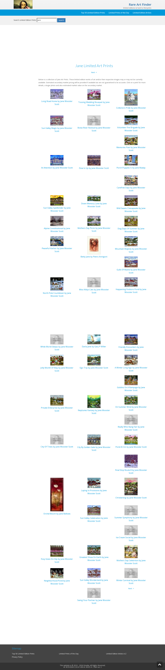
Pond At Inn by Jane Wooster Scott (131, 447)
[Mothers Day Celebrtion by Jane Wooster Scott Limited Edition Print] (131, 551)
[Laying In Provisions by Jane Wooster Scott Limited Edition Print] (94, 483)
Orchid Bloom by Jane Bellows (56, 513)
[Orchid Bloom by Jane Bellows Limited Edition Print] (57, 494)
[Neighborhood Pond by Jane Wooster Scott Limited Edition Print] (57, 573)
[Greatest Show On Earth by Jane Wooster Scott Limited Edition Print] (94, 550)
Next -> (94, 72)
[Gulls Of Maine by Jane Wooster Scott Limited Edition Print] (131, 262)
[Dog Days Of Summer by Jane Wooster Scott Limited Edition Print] (131, 221)
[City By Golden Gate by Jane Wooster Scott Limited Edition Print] (94, 439)
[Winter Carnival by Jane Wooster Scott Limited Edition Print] (131, 573)
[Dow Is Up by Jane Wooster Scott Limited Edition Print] (94, 160)
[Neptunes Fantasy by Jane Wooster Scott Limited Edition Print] (94, 401)
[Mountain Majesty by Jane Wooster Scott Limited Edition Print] (131, 241)
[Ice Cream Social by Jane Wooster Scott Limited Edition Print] (131, 530)
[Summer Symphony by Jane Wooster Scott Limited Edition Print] (131, 510)
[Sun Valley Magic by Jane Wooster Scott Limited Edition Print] (57, 120)
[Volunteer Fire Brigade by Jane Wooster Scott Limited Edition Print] (131, 120)
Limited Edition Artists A (115, 654)
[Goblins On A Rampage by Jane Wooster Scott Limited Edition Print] (131, 380)
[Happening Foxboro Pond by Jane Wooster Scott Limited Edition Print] (131, 282)
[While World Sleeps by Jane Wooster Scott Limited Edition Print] (57, 339)
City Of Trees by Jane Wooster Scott (57, 446)
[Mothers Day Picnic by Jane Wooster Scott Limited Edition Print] (94, 220)
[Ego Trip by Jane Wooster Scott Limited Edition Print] (94, 360)
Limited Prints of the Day (119, 12)
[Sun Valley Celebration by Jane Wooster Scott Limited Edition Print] (94, 510)
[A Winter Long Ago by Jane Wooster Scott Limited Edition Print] (131, 360)
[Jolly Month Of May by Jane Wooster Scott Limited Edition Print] (57, 360)
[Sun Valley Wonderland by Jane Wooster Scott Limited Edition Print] (94, 573)
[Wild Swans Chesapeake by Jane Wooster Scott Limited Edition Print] (131, 200)
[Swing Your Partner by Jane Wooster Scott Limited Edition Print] (94, 593)
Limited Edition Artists (142, 12)
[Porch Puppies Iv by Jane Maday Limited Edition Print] (131, 160)
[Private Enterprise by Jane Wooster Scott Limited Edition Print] (57, 400)
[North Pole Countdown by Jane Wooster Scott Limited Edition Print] (57, 284)
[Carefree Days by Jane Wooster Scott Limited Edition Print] (131, 180)
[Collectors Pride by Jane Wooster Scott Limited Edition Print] (131, 97)
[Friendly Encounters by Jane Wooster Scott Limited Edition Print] (131, 339)
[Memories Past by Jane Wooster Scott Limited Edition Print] (131, 140)
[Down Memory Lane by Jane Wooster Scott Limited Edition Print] (94, 198)
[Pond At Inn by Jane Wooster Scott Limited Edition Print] (131, 439)
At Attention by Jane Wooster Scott (57, 167)
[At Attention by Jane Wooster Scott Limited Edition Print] (57, 160)
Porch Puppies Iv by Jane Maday (131, 167)
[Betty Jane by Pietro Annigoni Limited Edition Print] (94, 245)
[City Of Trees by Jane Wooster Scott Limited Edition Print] (57, 439)
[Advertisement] (25, 66)
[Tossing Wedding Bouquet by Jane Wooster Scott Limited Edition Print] (94, 94)
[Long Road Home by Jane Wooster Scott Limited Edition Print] (57, 94)
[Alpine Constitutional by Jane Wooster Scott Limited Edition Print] (57, 221)
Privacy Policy (17, 657)
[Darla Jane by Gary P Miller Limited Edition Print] (94, 339)
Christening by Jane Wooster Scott (131, 497)
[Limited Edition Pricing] (23, 4)
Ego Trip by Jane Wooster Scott (94, 367)
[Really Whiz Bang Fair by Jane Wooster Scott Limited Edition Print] (131, 419)
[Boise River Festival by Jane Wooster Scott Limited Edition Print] (94, 120)
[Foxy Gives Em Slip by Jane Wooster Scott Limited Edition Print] (57, 550)
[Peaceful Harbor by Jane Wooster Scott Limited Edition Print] (57, 241)
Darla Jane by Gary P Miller (94, 346)
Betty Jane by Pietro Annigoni (94, 256)
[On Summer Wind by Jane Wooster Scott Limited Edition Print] (131, 400)
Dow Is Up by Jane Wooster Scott (94, 168)
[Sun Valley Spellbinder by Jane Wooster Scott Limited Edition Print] (57, 200)
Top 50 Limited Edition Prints (93, 12)
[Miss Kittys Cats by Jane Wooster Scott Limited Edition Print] (94, 282)
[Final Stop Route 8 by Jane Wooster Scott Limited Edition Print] (131, 461)
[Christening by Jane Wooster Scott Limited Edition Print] (131, 486)
